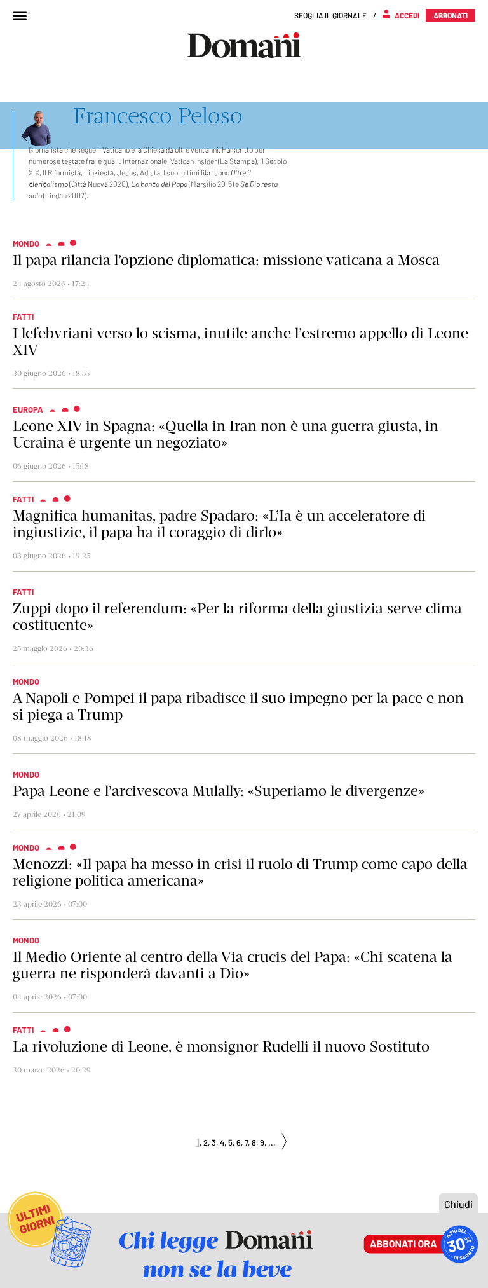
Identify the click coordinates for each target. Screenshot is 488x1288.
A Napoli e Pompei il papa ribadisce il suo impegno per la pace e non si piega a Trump (238, 706)
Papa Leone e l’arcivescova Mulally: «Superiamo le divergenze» (218, 791)
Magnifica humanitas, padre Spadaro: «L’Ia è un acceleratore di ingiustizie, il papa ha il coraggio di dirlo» (219, 524)
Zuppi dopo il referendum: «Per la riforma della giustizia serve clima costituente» (237, 616)
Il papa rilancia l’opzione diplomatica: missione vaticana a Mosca (226, 260)
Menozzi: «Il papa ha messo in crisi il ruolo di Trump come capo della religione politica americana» (240, 872)
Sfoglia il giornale (330, 15)
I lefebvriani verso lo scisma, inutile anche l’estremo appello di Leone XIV (240, 341)
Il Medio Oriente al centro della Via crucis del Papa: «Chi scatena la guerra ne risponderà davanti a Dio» (232, 965)
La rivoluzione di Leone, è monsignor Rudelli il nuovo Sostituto (221, 1046)
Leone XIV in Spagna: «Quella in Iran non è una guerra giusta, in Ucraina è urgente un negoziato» (225, 434)
